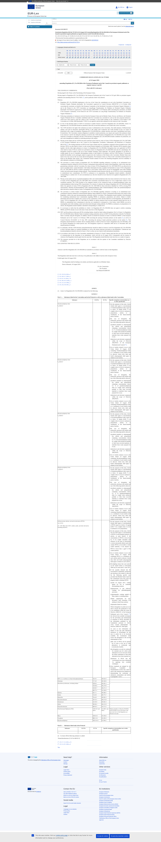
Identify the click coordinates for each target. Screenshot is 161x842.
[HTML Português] (116, 53)
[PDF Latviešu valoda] (99, 55)
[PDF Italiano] (97, 55)
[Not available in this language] (91, 53)
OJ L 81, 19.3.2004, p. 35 (65, 278)
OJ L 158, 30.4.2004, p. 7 (65, 274)
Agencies (101, 820)
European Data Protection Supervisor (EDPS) (109, 813)
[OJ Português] (116, 57)
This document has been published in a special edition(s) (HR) (71, 38)
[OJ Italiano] (97, 57)
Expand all (121, 44)
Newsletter (101, 762)
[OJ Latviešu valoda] (99, 57)
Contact (65, 762)
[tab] (93, 47)
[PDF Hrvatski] (94, 55)
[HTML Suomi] (126, 53)
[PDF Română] (118, 55)
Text (58, 69)
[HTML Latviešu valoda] (99, 53)
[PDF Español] (70, 55)
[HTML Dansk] (75, 53)
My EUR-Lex (121, 7)
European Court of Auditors (105, 802)
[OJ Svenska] (129, 57)
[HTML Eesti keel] (80, 53)
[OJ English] (86, 57)
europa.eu (38, 791)
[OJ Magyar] (105, 57)
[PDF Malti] (107, 55)
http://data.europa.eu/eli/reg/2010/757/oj (68, 42)
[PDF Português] (116, 55)
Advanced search (129, 26)
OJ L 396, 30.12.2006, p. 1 (65, 280)
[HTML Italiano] (97, 53)
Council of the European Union (106, 795)
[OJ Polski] (113, 57)
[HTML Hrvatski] (94, 53)
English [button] (130, 7)
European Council (103, 793)
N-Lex (100, 780)
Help (126, 19)
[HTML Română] (118, 53)
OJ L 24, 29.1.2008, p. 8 (65, 744)
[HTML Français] (89, 53)
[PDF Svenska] (129, 55)
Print (131, 19)
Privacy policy (66, 811)
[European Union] (32, 789)
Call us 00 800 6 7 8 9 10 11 (69, 791)
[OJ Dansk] (75, 57)
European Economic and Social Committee (109, 806)
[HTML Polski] (113, 53)
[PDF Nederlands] (110, 55)
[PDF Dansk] (75, 55)
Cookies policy (66, 771)
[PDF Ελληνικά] (83, 55)
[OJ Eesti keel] (80, 57)
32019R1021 (95, 40)
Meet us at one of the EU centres (71, 797)
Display (92, 64)
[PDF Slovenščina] (124, 55)
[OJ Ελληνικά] (83, 57)
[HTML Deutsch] (78, 53)
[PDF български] (67, 55)
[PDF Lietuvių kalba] (102, 55)
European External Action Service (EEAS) (108, 804)
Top (59, 747)
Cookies (65, 814)
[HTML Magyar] (105, 53)
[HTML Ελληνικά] (83, 53)
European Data (102, 769)
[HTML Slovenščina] (124, 53)
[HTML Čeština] (72, 53)
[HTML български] (67, 53)
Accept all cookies (102, 836)
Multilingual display (62, 61)
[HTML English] (86, 53)
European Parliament (104, 791)
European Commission (104, 797)
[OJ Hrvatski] (94, 57)
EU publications (102, 776)
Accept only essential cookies (119, 836)
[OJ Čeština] (72, 57)
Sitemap (65, 763)
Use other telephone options (70, 793)
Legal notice (66, 769)
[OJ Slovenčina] (121, 57)
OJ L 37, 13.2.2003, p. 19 (65, 742)
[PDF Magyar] (105, 55)
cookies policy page (62, 835)
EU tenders (101, 771)
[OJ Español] (70, 57)
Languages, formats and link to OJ (66, 47)
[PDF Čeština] (72, 55)
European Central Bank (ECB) (106, 800)
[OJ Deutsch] (78, 57)
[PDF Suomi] (126, 55)
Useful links (102, 763)
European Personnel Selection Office (107, 816)
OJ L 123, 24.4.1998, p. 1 (65, 282)
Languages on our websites (70, 809)
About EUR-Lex (102, 760)
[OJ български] (67, 57)
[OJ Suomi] (126, 57)
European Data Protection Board (106, 814)
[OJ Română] (118, 57)
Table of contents (35, 26)
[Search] (132, 23)
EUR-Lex (33, 13)
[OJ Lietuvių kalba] (102, 57)
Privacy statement (67, 775)
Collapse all (128, 44)
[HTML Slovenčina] (121, 53)
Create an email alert (36, 20)
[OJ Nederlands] (110, 57)
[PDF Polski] (113, 55)
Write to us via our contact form (70, 795)
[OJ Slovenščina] (124, 57)
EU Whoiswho (102, 775)
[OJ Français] (89, 57)
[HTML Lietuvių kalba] (102, 53)
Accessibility (66, 773)
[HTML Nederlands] (110, 53)
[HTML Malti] (107, 53)
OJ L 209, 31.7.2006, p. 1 (65, 276)
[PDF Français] (89, 55)
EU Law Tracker (103, 782)
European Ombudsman (104, 811)
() (83, 97)
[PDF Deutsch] (78, 55)
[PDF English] (86, 55)
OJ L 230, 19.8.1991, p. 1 (65, 284)
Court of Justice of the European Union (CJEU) (110, 798)
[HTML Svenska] (129, 53)
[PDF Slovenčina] (121, 55)
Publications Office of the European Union (51, 760)
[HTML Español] (70, 53)
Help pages (66, 760)
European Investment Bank (105, 809)
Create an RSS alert (36, 22)
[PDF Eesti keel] (80, 55)
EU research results (103, 773)
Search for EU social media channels (72, 803)
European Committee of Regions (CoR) (108, 807)
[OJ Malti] (107, 57)
